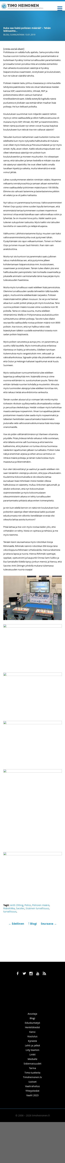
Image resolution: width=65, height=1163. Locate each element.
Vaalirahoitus (32, 1086)
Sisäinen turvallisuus (37, 908)
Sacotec (20, 908)
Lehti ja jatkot (32, 1045)
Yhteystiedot (32, 1090)
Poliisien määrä (40, 905)
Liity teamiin (32, 1050)
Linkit (33, 1054)
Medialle (32, 1059)
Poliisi (27, 905)
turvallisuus (9, 911)
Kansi (32, 1031)
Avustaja (32, 1013)
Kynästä (32, 1040)
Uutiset (32, 1081)
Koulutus (33, 1036)
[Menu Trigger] (59, 8)
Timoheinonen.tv (32, 1077)
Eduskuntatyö (32, 1022)
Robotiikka (9, 908)
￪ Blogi (32, 923)
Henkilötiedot (32, 1027)
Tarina (32, 1068)
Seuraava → (49, 923)
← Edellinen (16, 923)
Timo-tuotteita (32, 1072)
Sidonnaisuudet (32, 1063)
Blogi (6, 34)
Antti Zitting (16, 905)
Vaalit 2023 (32, 1095)
